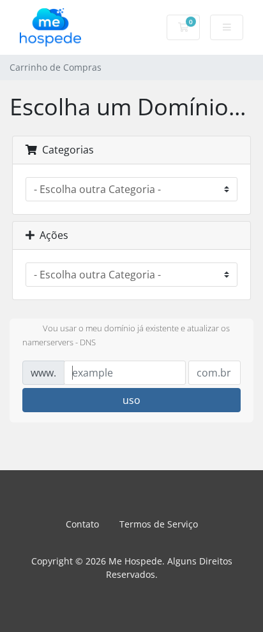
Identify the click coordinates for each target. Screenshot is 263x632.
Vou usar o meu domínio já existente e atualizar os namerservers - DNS (126, 335)
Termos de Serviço (158, 524)
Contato (82, 524)
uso (131, 400)
